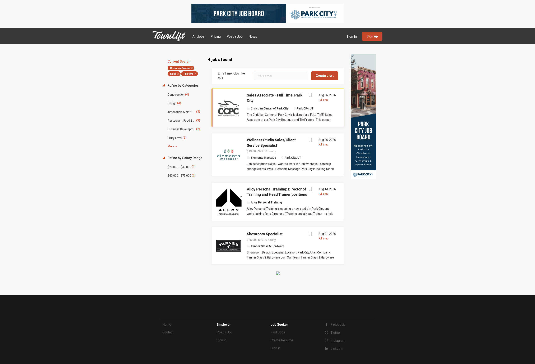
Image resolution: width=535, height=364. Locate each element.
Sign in (351, 37)
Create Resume (282, 340)
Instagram (338, 341)
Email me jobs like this (231, 75)
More (171, 146)
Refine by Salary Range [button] (184, 158)
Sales (173, 73)
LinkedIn (337, 349)
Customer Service (180, 68)
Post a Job (225, 332)
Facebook (338, 325)
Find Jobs (278, 332)
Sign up (372, 36)
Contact (167, 332)
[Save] (310, 95)
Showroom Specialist (265, 234)
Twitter (336, 333)
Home (166, 325)
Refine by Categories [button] (183, 85)
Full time (188, 73)
